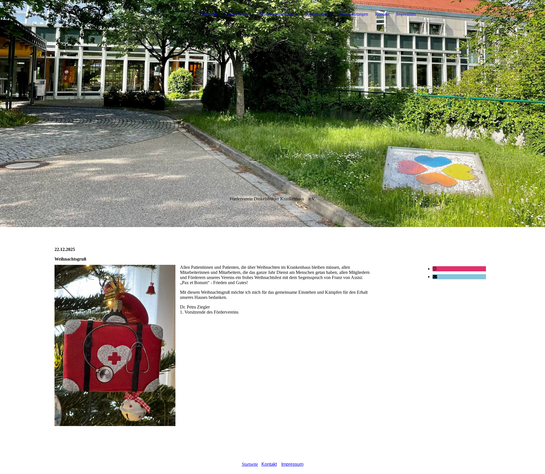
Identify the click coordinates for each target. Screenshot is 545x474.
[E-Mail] (435, 276)
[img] (89, 14)
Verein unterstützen (276, 14)
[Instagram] (435, 268)
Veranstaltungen (353, 14)
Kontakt (382, 14)
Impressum (406, 14)
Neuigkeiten (316, 14)
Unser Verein (236, 14)
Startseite (210, 14)
